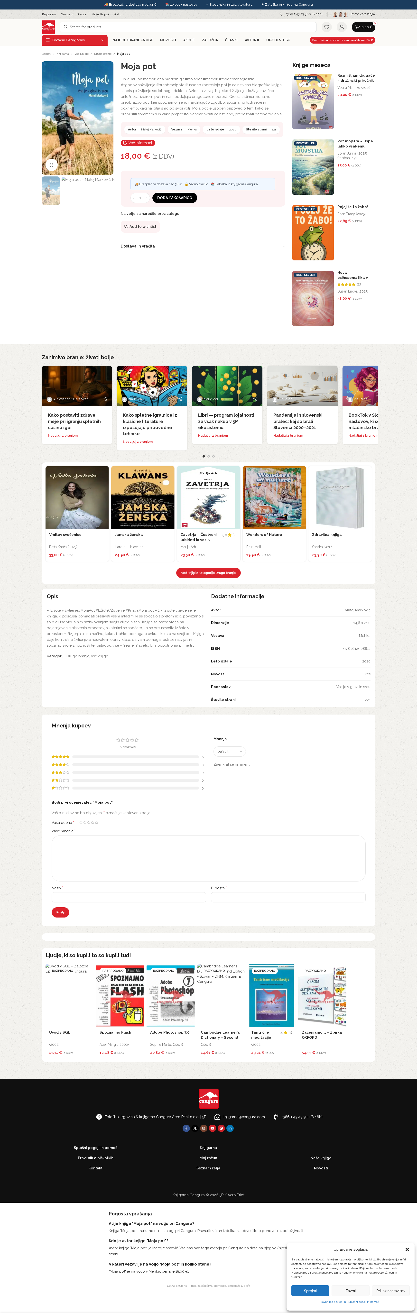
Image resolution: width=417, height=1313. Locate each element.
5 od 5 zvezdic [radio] (97, 822)
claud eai (135, 399)
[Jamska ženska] (143, 497)
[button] (407, 1249)
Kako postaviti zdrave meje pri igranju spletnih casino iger (74, 421)
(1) (290, 1033)
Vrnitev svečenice (65, 535)
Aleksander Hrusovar (70, 399)
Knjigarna (62, 53)
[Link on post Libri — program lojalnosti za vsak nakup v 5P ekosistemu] (227, 386)
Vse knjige (81, 53)
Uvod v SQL (59, 1032)
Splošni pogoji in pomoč (363, 1302)
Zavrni (350, 1291)
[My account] (341, 27)
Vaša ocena (63, 823)
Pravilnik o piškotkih (333, 1302)
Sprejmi (310, 1291)
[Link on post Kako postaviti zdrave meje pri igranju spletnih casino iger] (77, 386)
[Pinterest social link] (221, 1128)
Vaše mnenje (64, 831)
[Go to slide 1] (204, 456)
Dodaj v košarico (174, 198)
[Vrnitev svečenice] (77, 497)
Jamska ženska (129, 535)
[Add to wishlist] (104, 471)
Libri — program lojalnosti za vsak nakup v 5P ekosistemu (226, 421)
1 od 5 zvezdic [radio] (81, 822)
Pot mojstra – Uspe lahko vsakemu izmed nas (355, 146)
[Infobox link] (301, 14)
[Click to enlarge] (52, 165)
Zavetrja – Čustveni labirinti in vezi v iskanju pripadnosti (199, 540)
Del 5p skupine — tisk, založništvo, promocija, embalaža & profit (208, 1285)
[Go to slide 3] (213, 456)
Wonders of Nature (264, 535)
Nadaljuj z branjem (63, 435)
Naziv (57, 888)
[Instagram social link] (203, 1128)
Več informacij (141, 143)
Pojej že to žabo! (352, 207)
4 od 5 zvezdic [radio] (93, 822)
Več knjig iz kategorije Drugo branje (208, 573)
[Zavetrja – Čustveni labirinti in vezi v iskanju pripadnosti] (208, 497)
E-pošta (219, 888)
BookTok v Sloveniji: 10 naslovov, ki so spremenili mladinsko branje (376, 421)
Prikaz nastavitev (390, 1291)
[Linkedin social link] (230, 1128)
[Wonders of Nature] (274, 497)
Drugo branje (102, 53)
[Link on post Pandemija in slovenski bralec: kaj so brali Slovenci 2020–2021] (302, 386)
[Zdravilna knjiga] (340, 497)
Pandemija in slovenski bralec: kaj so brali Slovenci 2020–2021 (298, 421)
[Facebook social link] (186, 1128)
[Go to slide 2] (208, 456)
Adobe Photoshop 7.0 (170, 1032)
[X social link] (195, 1128)
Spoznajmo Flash (115, 1032)
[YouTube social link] (212, 1128)
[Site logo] (48, 27)
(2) (359, 284)
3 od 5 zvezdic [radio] (89, 822)
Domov (46, 53)
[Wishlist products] (326, 27)
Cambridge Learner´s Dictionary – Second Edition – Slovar (220, 1037)
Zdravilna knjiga (327, 535)
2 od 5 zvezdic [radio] (85, 822)
